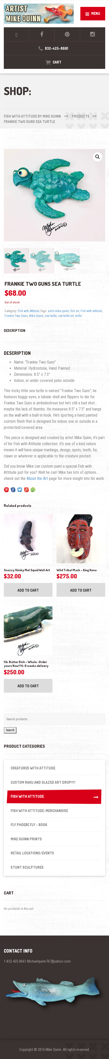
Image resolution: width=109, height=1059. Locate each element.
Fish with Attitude (28, 311)
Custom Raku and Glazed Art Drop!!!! (43, 782)
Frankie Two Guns (16, 316)
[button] (97, 156)
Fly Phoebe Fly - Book (29, 825)
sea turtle (51, 316)
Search (10, 730)
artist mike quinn (58, 311)
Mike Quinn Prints (26, 839)
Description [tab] (14, 330)
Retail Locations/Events (32, 853)
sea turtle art (66, 316)
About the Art (37, 478)
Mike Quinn (36, 316)
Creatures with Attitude (33, 768)
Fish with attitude (91, 311)
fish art (74, 311)
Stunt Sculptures (27, 867)
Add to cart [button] (28, 590)
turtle (78, 316)
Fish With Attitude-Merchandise (39, 810)
